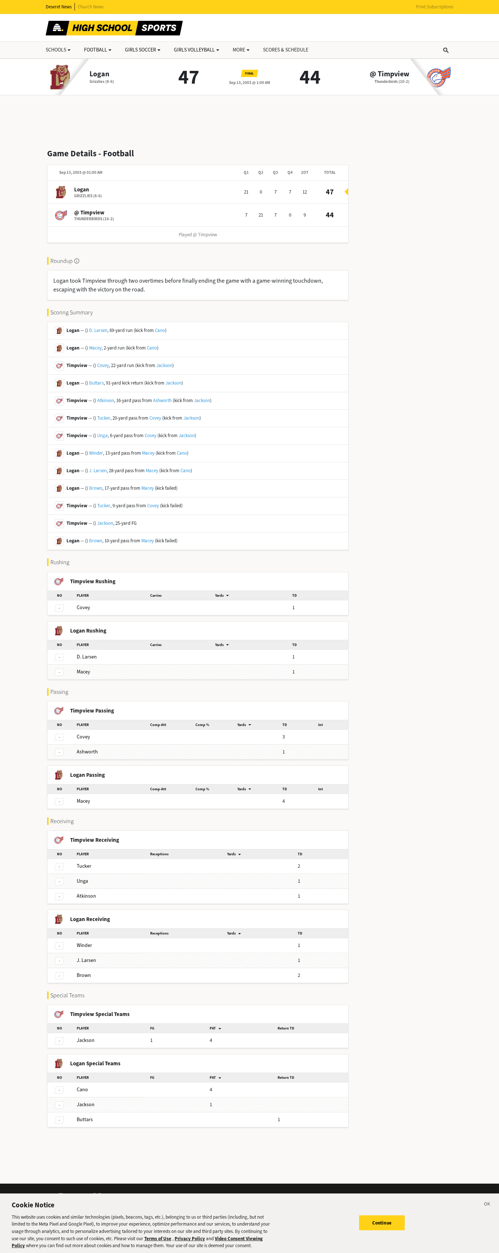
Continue (382, 1222)
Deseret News (59, 7)
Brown (95, 488)
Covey (103, 365)
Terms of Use (157, 1238)
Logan (99, 74)
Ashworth (162, 400)
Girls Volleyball (194, 49)
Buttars (96, 383)
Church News (90, 7)
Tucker (103, 418)
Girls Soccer (140, 49)
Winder (96, 453)
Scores (285, 49)
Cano (160, 330)
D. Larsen (98, 330)
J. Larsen (98, 470)
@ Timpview (390, 74)
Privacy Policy (190, 1238)
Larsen (87, 656)
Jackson (164, 365)
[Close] (487, 1205)
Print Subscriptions (434, 7)
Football (95, 49)
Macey (95, 348)
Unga (102, 435)
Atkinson (105, 400)
